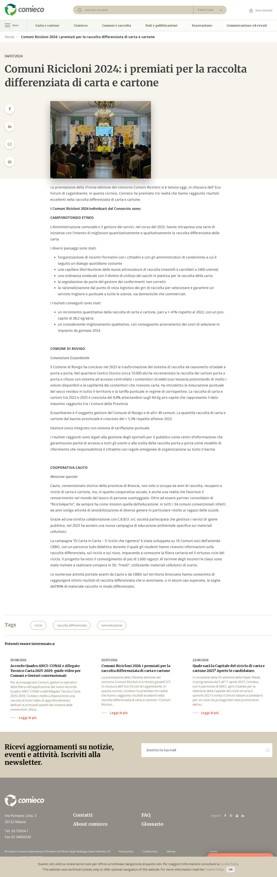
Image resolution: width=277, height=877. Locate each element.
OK (231, 869)
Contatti (83, 815)
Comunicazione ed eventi (247, 25)
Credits (213, 851)
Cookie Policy (229, 864)
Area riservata (263, 10)
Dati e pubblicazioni (161, 25)
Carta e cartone (47, 25)
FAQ (146, 815)
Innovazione (202, 25)
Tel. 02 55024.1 (16, 831)
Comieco (81, 25)
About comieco (90, 824)
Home (9, 36)
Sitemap (171, 851)
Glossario (152, 824)
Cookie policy (150, 851)
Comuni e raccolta (116, 25)
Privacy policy (126, 851)
